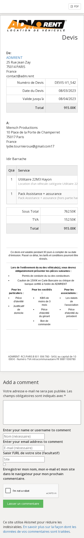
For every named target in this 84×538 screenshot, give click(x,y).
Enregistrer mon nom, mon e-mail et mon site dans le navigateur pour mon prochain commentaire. (39, 474)
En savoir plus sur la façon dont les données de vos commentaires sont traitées (39, 529)
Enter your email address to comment (33, 441)
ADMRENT (14, 57)
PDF (76, 6)
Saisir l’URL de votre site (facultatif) (31, 453)
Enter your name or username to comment (37, 430)
